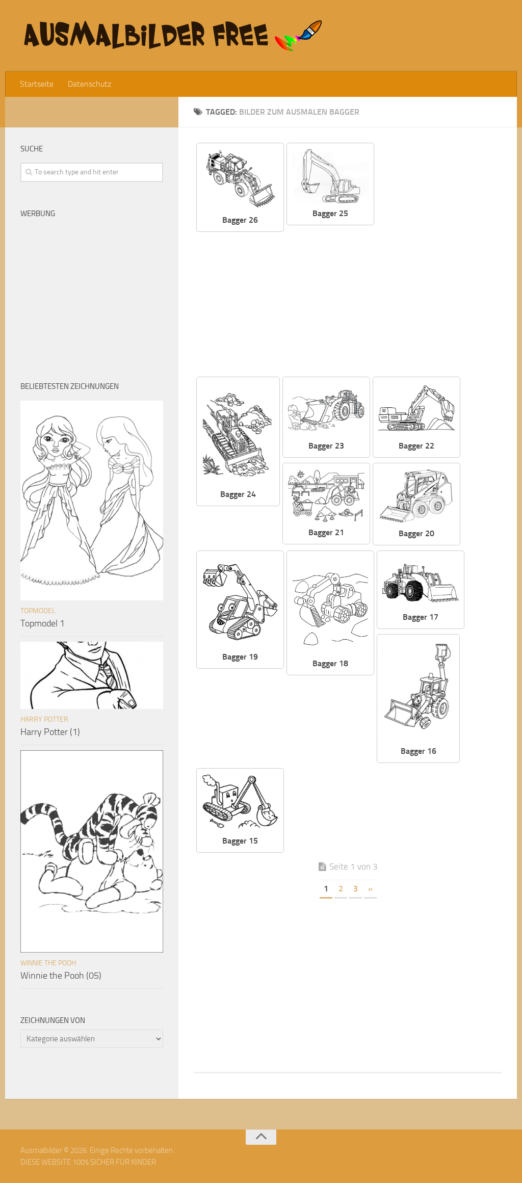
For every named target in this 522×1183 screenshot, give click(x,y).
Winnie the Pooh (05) (60, 975)
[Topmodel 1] (91, 500)
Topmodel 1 (42, 623)
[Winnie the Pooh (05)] (91, 851)
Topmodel (38, 611)
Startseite (37, 84)
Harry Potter (44, 719)
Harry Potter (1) (50, 732)
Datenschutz (89, 84)
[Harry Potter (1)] (91, 675)
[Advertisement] (400, 301)
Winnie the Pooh (48, 963)
